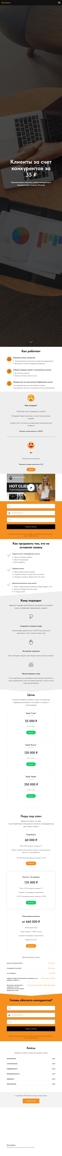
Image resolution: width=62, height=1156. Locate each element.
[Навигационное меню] (59, 2)
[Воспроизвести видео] (31, 487)
